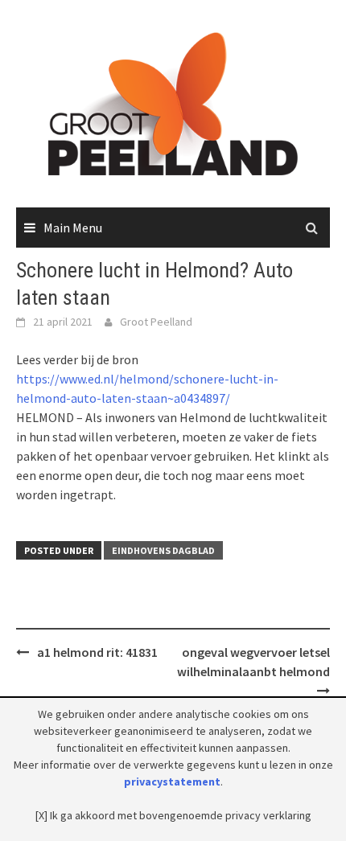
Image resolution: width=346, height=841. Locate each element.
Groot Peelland (156, 321)
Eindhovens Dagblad (163, 550)
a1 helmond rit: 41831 (97, 652)
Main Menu (72, 227)
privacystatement (172, 781)
